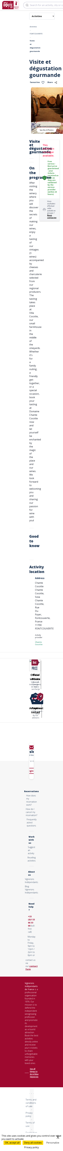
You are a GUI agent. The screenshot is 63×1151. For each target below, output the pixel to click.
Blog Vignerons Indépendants (31, 889)
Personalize (52, 1142)
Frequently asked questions (31, 822)
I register (31, 770)
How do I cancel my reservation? (31, 812)
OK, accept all (12, 1142)
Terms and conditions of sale (31, 1103)
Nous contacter (52, 216)
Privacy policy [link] (31, 1147)
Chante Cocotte (38, 643)
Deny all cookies (33, 1142)
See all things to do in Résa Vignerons (34, 1073)
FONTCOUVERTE (36, 34)
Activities (33, 26)
